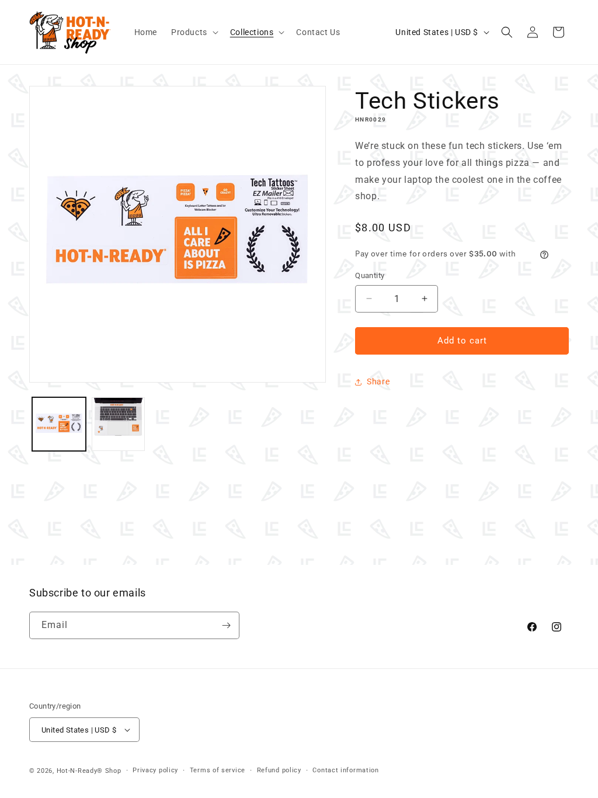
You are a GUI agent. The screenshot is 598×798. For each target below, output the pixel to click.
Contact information (345, 770)
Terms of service (217, 770)
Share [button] (378, 381)
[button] (193, 32)
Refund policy (279, 770)
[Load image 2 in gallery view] (118, 424)
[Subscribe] (226, 625)
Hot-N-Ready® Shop (89, 771)
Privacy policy (155, 770)
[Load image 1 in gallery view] (59, 424)
